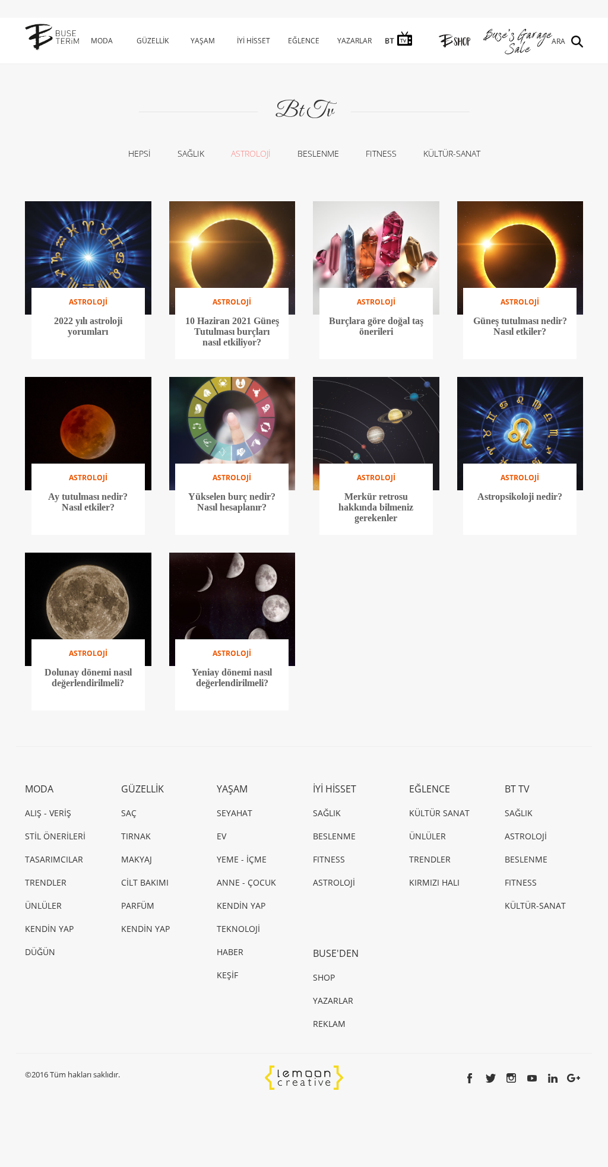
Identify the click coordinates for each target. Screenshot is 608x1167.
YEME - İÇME (242, 859)
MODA (102, 41)
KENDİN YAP (49, 928)
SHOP (324, 977)
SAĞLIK (191, 153)
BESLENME (318, 153)
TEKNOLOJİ (238, 928)
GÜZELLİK (153, 41)
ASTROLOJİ (251, 153)
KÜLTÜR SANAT (439, 813)
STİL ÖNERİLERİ (55, 836)
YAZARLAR (354, 41)
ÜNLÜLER (43, 905)
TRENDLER (45, 882)
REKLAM (329, 1023)
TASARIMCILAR (54, 859)
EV (221, 836)
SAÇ (129, 813)
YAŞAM (203, 41)
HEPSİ (139, 153)
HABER (230, 951)
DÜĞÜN (40, 951)
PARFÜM (137, 905)
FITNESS (381, 153)
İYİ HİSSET (253, 41)
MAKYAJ (136, 859)
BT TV (517, 788)
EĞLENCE (303, 41)
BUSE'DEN (336, 953)
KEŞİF (227, 975)
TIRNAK (136, 836)
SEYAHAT (234, 813)
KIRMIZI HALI (434, 882)
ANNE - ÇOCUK (246, 882)
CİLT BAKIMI (145, 882)
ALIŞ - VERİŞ (48, 813)
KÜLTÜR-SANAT (451, 153)
